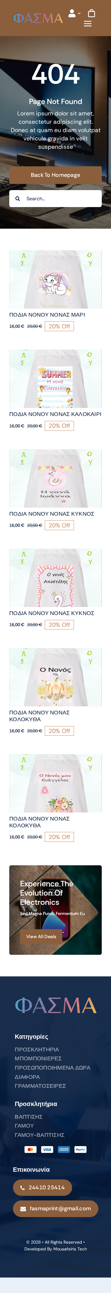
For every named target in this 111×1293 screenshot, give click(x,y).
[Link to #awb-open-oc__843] (87, 23)
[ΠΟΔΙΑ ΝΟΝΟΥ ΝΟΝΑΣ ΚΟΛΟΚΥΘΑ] (55, 652)
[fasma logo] (38, 15)
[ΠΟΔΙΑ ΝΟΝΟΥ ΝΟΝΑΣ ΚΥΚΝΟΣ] (55, 453)
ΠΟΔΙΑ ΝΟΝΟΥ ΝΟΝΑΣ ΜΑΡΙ (47, 314)
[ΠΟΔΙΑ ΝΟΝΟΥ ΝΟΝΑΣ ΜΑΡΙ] (55, 254)
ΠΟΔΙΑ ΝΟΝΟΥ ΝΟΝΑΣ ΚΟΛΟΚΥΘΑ (39, 716)
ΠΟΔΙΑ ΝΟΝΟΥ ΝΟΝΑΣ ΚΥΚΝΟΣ (51, 514)
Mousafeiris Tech (70, 1249)
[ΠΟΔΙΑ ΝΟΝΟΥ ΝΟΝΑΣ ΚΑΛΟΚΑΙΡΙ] (55, 354)
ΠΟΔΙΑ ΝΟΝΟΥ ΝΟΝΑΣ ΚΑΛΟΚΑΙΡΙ (55, 414)
